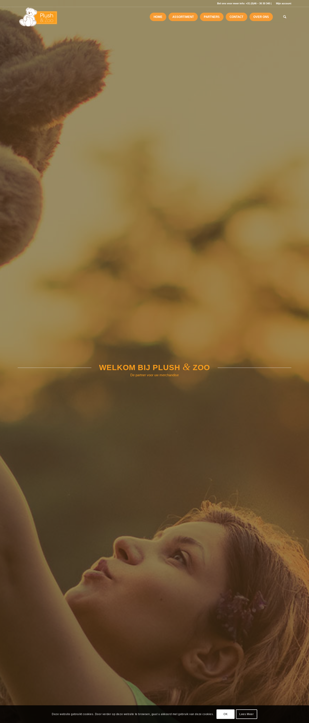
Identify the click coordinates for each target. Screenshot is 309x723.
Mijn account (283, 3)
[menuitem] (282, 3)
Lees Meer (246, 714)
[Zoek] (284, 17)
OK (225, 714)
